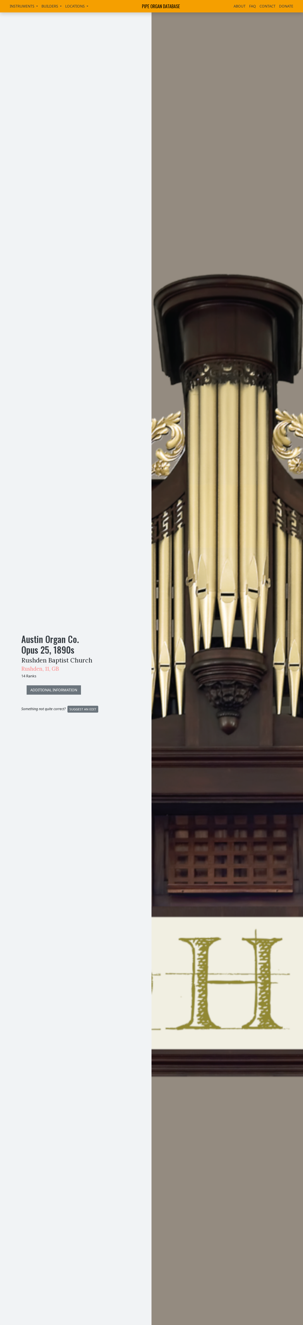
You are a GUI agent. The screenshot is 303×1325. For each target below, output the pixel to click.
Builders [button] (50, 6)
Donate (286, 6)
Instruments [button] (22, 6)
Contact (267, 6)
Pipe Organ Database (161, 6)
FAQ (252, 6)
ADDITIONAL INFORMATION (53, 690)
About (240, 6)
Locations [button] (75, 6)
